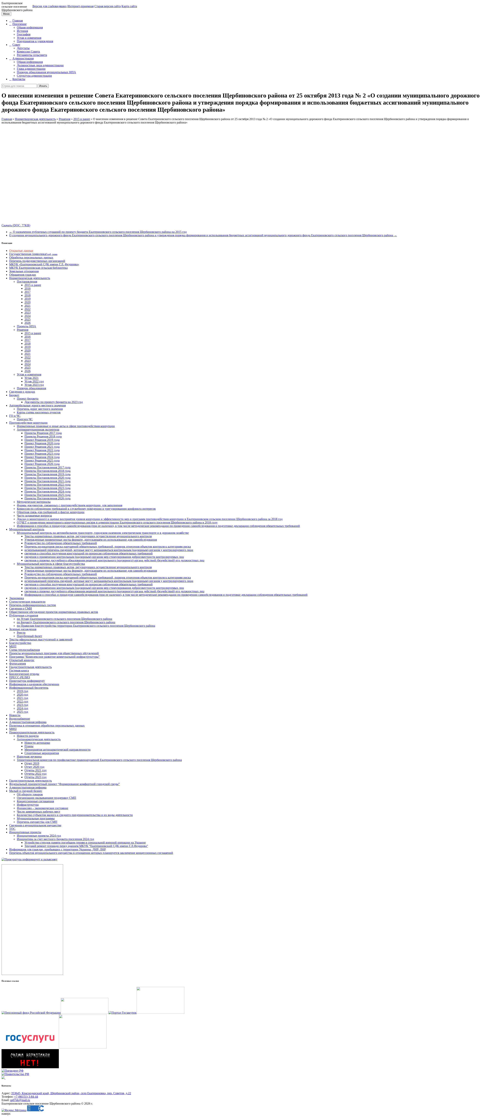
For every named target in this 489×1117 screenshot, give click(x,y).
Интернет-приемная (80, 6)
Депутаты (23, 48)
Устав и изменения (29, 37)
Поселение (19, 24)
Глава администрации (31, 68)
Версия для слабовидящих (49, 6)
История (22, 31)
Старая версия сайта (107, 6)
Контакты (18, 79)
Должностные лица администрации (40, 65)
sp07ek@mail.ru (20, 1100)
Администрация (23, 58)
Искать (43, 86)
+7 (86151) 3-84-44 (26, 1096)
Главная (17, 20)
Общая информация (30, 27)
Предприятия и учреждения (35, 41)
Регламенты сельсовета (32, 55)
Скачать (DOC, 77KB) (16, 225)
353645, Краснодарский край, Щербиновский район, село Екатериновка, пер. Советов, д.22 (71, 1093)
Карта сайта (129, 6)
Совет (16, 44)
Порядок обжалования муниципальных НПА (46, 72)
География (23, 34)
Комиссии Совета (28, 51)
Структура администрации (34, 75)
